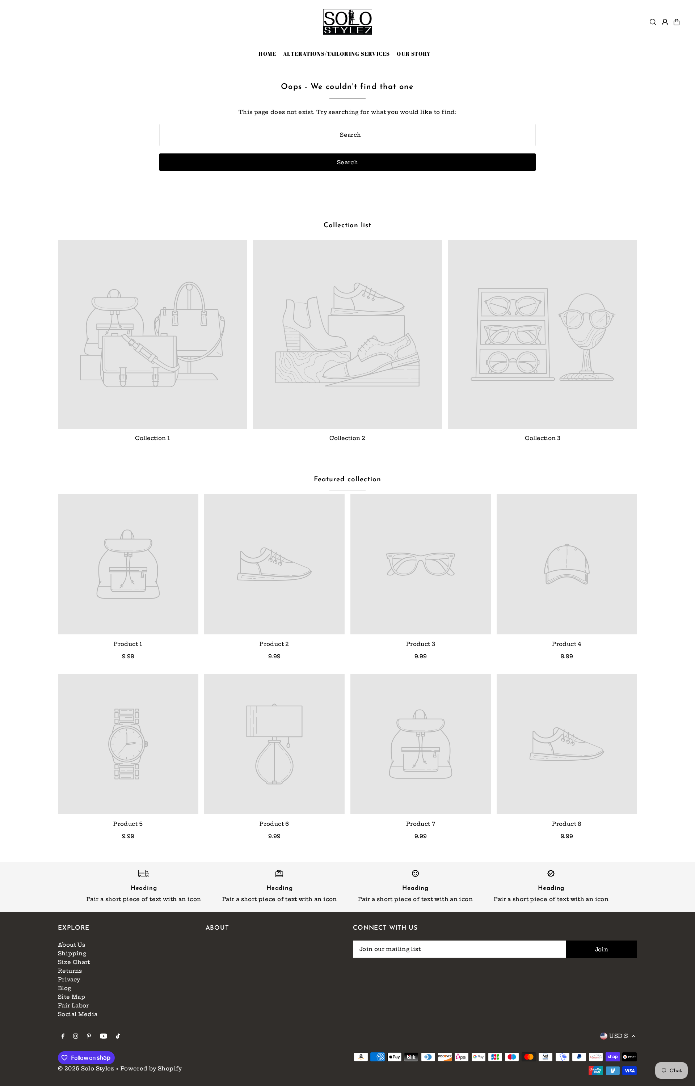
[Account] (665, 22)
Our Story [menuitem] (414, 53)
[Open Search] (653, 22)
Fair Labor (73, 1005)
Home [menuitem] (267, 53)
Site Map (71, 996)
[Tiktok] (118, 1036)
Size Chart (74, 962)
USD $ (618, 1035)
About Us (71, 944)
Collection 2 (347, 438)
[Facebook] (63, 1036)
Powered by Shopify (151, 1068)
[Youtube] (103, 1036)
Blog (64, 988)
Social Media (78, 1014)
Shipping (72, 953)
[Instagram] (75, 1036)
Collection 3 (542, 438)
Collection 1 (152, 438)
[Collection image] (152, 334)
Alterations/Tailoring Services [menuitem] (336, 53)
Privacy (69, 979)
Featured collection (347, 479)
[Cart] (676, 22)
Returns (70, 970)
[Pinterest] (89, 1036)
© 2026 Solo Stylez (86, 1068)
